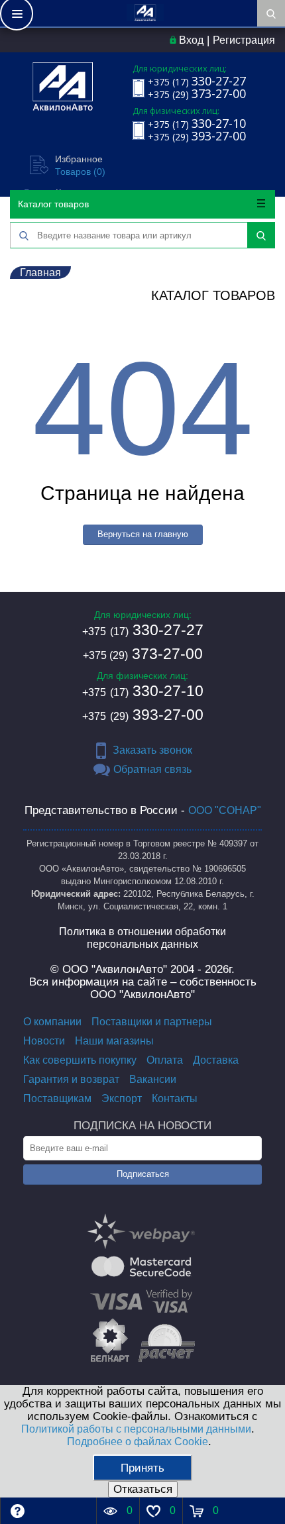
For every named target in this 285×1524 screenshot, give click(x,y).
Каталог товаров (53, 204)
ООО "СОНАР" (224, 810)
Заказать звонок (152, 750)
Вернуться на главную (142, 534)
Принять (142, 1468)
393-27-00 (142, 714)
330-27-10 (142, 690)
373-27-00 (143, 653)
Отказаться (142, 1489)
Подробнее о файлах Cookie (137, 1441)
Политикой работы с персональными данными (136, 1429)
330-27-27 (142, 629)
